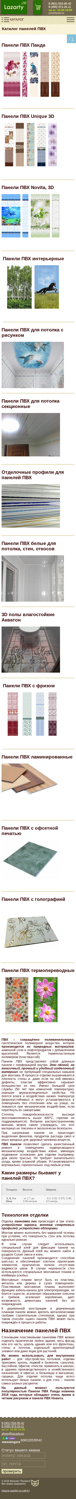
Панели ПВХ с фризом (29, 685)
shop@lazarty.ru (56, 13)
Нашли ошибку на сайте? (16, 1490)
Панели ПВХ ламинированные (37, 756)
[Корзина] (38, 7)
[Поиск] (71, 38)
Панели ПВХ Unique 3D (28, 116)
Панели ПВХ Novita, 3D (28, 187)
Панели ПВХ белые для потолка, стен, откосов (29, 546)
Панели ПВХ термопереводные (38, 970)
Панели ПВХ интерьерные (33, 258)
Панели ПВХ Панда (23, 45)
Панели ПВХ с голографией (33, 899)
